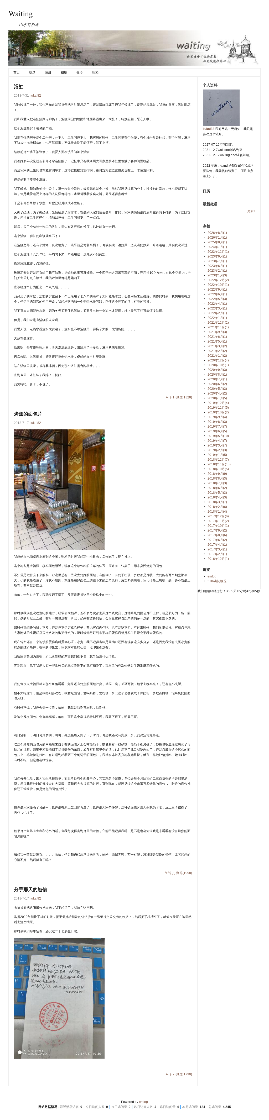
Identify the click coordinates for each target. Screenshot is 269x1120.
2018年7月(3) (217, 483)
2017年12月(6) (218, 516)
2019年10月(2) (218, 412)
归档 (95, 72)
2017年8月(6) (217, 535)
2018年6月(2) (217, 488)
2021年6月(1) (217, 337)
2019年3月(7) (217, 445)
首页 (16, 72)
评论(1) (170, 397)
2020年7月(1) (217, 379)
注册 (48, 72)
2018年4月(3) (217, 497)
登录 (32, 72)
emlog (212, 576)
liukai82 (35, 95)
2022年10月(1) (218, 285)
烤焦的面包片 (28, 414)
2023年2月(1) (217, 270)
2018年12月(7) (218, 459)
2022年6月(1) (217, 294)
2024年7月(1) (217, 247)
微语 (79, 72)
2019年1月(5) (217, 455)
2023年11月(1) (218, 252)
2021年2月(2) (217, 351)
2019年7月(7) (217, 426)
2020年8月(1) (217, 374)
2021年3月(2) (217, 346)
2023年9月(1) (217, 256)
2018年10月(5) (218, 469)
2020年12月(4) (218, 360)
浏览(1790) (184, 1074)
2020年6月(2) (217, 384)
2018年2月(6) (217, 507)
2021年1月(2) (217, 355)
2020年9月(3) (217, 370)
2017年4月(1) (217, 544)
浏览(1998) (184, 873)
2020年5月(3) (217, 389)
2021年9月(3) (217, 332)
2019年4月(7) (217, 441)
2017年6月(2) (217, 540)
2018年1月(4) (217, 511)
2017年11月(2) (218, 521)
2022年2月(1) (217, 313)
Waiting (20, 13)
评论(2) (170, 1074)
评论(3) (170, 873)
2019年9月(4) (217, 417)
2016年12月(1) (218, 559)
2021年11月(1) (218, 327)
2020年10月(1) (218, 365)
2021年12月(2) (218, 322)
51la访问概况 (217, 581)
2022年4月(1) (217, 304)
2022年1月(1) (217, 318)
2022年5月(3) (217, 299)
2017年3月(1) (217, 549)
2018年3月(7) (217, 502)
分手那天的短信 (30, 889)
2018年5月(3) (217, 493)
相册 (64, 72)
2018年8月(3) (217, 478)
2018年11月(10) (219, 464)
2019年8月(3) (217, 422)
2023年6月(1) (217, 266)
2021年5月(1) (217, 341)
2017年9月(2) (217, 530)
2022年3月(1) (217, 308)
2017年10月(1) (218, 526)
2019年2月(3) (217, 450)
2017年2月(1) (217, 554)
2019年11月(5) (218, 407)
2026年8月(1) (217, 233)
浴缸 (18, 86)
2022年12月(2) (218, 280)
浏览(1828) (184, 397)
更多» (251, 211)
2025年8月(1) (217, 242)
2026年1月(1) (217, 237)
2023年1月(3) (217, 275)
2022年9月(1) (217, 289)
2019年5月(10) (218, 436)
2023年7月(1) (217, 261)
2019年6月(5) (217, 431)
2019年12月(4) (218, 403)
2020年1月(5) (217, 398)
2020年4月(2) (217, 393)
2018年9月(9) (217, 474)
